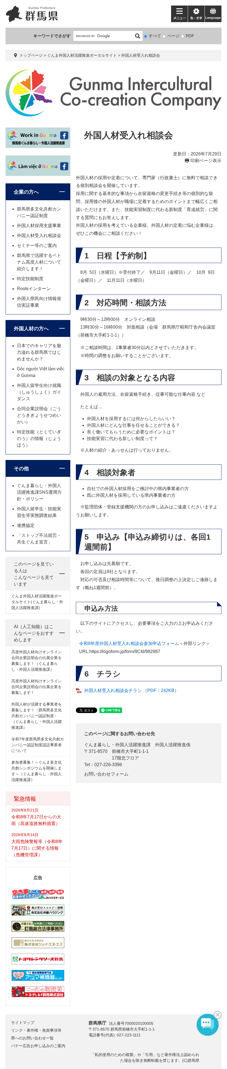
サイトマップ (22, 1022)
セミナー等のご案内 (37, 245)
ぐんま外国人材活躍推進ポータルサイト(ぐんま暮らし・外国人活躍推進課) (37, 602)
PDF (190, 35)
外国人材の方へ (31, 328)
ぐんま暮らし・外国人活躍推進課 (117, 744)
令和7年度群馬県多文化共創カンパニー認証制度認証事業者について (37, 745)
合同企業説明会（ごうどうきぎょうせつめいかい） (39, 415)
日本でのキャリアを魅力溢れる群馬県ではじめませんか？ (39, 352)
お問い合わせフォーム (106, 774)
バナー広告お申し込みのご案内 (38, 1046)
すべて (155, 35)
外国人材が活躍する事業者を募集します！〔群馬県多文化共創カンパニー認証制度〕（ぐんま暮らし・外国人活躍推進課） (36, 716)
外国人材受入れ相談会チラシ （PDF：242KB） (131, 690)
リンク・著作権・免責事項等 (36, 1030)
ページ (173, 35)
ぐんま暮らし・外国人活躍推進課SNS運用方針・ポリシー (39, 492)
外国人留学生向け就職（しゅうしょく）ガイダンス (39, 392)
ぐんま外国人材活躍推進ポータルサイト (82, 55)
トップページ (31, 55)
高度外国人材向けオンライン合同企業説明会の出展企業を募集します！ (36, 687)
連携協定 (26, 525)
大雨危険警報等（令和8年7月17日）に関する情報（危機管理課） (37, 848)
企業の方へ (26, 192)
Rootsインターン (34, 288)
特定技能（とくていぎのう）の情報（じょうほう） (39, 439)
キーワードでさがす (52, 35)
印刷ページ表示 (205, 160)
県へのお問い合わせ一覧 (32, 1038)
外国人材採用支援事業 (39, 225)
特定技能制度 (30, 278)
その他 (21, 468)
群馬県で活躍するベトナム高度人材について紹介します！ (39, 262)
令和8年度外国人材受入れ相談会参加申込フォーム (129, 643)
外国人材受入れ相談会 (39, 235)
